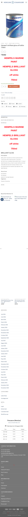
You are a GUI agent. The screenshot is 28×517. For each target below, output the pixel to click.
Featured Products (5, 469)
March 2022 (4, 361)
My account (4, 504)
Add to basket (13, 86)
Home (2, 43)
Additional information (7, 120)
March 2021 (4, 377)
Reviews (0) (3, 122)
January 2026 (4, 327)
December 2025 (5, 330)
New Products (4, 472)
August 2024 (4, 343)
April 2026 (3, 319)
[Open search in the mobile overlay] (14, 465)
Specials (16, 511)
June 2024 (3, 345)
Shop (6, 43)
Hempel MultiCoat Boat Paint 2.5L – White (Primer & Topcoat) (7, 301)
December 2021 (5, 364)
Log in (2, 406)
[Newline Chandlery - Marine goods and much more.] (13, 2)
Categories (22, 511)
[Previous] (1, 251)
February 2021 (4, 380)
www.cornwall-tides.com (14, 422)
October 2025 (4, 335)
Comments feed (4, 411)
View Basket (4, 485)
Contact (3, 496)
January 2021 (4, 382)
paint (4, 94)
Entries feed (4, 409)
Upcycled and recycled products (18, 513)
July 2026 (3, 314)
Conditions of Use (5, 501)
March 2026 (4, 322)
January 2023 (4, 353)
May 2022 (3, 359)
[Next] (27, 251)
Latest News (4, 395)
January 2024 (4, 348)
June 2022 (3, 356)
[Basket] (1, 2)
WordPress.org (4, 414)
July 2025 (3, 340)
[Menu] (26, 2)
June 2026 (3, 317)
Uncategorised (4, 398)
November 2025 (5, 332)
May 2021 (3, 374)
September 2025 (5, 337)
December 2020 (5, 385)
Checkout (3, 488)
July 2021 (3, 372)
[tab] (14, 117)
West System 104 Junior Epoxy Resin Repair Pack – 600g (20, 301)
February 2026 (4, 324)
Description (4, 117)
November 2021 (5, 366)
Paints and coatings (14, 43)
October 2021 (4, 369)
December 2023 (5, 351)
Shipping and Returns (6, 498)
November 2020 (5, 387)
